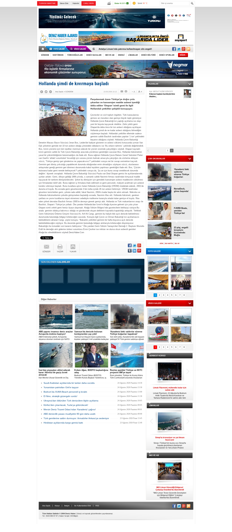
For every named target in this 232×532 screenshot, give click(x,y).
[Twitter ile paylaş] (179, 49)
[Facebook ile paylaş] (174, 49)
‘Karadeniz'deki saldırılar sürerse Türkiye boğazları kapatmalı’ (181, 173)
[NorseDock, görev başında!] (160, 192)
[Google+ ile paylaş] (183, 49)
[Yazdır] (126, 91)
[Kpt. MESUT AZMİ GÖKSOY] (187, 93)
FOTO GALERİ (154, 251)
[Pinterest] (139, 251)
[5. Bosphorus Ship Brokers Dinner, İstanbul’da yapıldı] (181, 282)
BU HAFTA (169, 243)
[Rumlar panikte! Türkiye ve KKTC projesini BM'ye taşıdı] (127, 355)
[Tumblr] (130, 251)
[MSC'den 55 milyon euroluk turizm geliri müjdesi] (158, 282)
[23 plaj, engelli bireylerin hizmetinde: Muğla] (160, 231)
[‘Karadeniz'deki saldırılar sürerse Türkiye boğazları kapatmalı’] (127, 317)
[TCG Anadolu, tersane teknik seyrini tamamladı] (181, 316)
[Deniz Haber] (58, 45)
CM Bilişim (74, 516)
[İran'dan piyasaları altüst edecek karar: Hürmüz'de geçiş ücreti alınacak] (56, 355)
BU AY (177, 243)
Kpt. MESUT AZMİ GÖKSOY (162, 94)
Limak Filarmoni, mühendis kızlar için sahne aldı (123, 49)
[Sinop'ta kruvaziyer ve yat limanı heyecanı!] (170, 421)
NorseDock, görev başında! (181, 190)
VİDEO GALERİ (154, 303)
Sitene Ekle (64, 3)
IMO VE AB (154, 455)
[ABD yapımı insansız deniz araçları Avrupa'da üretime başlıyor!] (56, 317)
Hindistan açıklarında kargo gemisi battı (63, 422)
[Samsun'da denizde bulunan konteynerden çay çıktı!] (91, 317)
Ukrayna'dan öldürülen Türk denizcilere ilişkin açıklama (71, 400)
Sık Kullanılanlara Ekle (82, 506)
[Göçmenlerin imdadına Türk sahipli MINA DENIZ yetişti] (158, 334)
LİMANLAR (154, 405)
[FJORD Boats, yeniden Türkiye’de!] (160, 211)
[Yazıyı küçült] (133, 91)
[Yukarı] (73, 248)
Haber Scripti (64, 516)
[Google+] (50, 91)
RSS (97, 506)
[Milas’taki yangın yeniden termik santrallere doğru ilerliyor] (181, 334)
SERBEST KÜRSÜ (157, 356)
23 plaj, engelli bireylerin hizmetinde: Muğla (181, 231)
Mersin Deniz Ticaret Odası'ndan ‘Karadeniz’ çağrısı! (70, 409)
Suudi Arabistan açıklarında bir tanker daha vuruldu (69, 383)
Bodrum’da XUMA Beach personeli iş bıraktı (65, 392)
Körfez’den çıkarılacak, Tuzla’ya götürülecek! (66, 405)
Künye (57, 506)
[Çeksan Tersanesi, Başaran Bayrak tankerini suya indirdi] (158, 316)
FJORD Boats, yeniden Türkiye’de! (180, 210)
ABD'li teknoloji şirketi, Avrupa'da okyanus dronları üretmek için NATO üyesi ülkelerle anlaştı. (56, 335)
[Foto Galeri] (57, 49)
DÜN (161, 243)
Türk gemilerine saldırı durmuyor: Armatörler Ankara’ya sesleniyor (76, 418)
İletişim (66, 506)
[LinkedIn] (134, 251)
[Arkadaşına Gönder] (122, 91)
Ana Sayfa (46, 506)
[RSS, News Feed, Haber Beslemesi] (188, 49)
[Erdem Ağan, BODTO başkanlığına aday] (91, 355)
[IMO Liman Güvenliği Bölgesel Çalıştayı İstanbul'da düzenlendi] (170, 471)
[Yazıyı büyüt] (140, 91)
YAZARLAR (153, 84)
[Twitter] (46, 91)
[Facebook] (41, 91)
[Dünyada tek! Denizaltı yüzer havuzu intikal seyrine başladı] (181, 264)
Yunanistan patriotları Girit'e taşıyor (61, 387)
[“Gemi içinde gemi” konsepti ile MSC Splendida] (158, 264)
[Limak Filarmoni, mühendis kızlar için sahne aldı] (170, 371)
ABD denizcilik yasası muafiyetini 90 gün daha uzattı (69, 414)
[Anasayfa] (43, 49)
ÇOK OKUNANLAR (156, 159)
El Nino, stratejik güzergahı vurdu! (60, 396)
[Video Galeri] (78, 49)
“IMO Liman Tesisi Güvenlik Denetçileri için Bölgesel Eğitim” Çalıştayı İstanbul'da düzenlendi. (169, 492)
